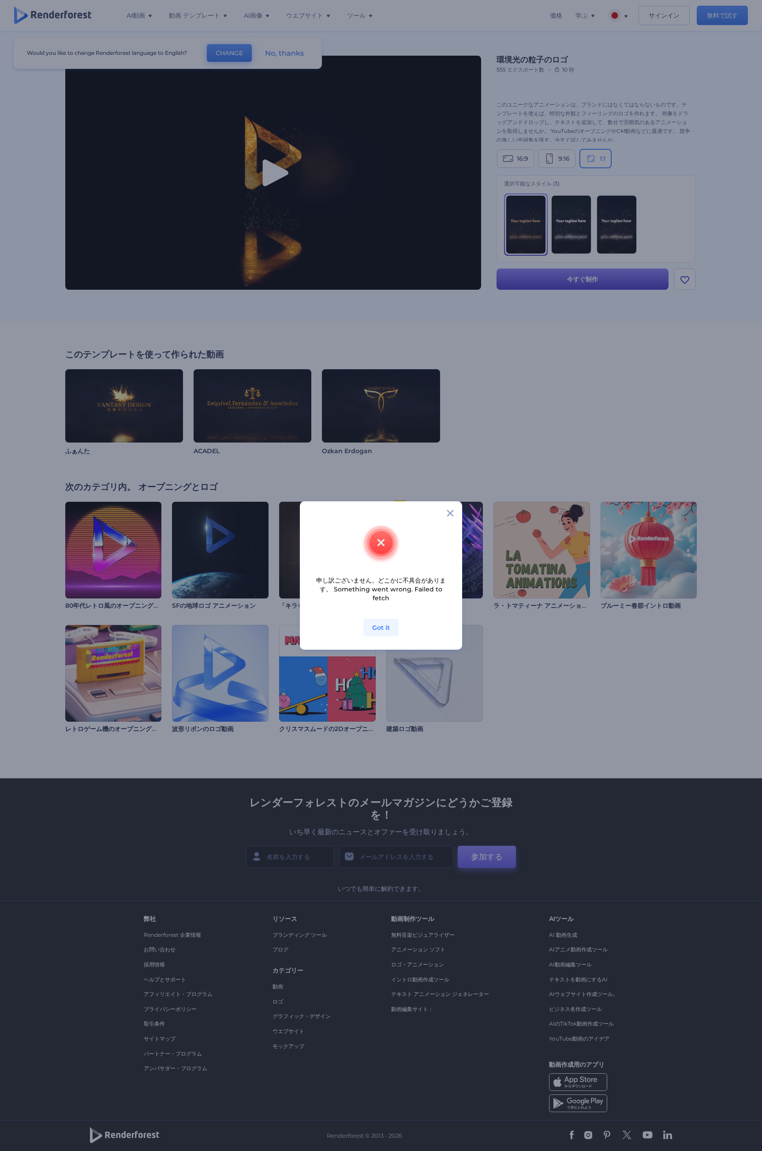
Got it (381, 628)
